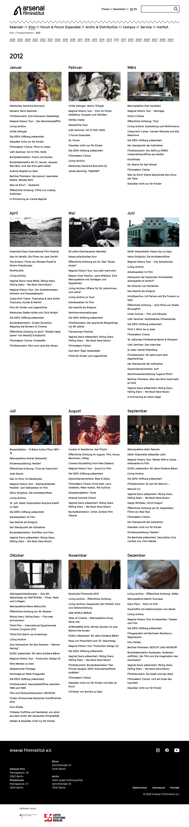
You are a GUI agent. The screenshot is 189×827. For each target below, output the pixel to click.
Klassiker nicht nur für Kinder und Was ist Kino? (92, 684)
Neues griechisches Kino (82, 256)
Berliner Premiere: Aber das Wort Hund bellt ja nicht (153, 381)
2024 (27, 39)
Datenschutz (140, 787)
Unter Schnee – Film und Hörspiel (147, 313)
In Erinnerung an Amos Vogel (144, 396)
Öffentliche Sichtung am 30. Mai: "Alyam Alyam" (91, 263)
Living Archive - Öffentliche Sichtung (89, 598)
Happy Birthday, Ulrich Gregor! (145, 502)
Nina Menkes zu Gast (22, 663)
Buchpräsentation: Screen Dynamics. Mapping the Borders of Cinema (31, 324)
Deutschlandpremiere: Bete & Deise (89, 478)
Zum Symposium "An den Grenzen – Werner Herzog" (35, 646)
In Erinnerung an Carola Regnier (28, 199)
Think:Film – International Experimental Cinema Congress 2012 (33, 627)
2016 (87, 39)
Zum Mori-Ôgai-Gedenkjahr (84, 350)
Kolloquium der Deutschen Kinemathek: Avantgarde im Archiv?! (150, 279)
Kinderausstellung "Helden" (25, 463)
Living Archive (18, 126)
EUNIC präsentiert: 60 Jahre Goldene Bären (152, 468)
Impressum (158, 787)
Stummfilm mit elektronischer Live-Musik (151, 609)
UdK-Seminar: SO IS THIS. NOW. (28, 152)
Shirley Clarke (76, 119)
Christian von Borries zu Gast (85, 691)
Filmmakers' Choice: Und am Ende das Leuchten (149, 681)
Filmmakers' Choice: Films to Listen (30, 146)
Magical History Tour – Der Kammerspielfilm (35, 121)
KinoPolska (133, 159)
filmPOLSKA (17, 270)
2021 (50, 39)
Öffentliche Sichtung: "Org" (143, 121)
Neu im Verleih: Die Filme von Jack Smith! (34, 256)
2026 (12, 39)
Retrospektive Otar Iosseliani (144, 105)
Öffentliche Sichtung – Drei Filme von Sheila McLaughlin (153, 307)
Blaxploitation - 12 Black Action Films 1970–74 (35, 451)
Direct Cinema (135, 116)
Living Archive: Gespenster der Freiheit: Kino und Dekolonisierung (94, 606)
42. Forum (74, 140)
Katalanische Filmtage (22, 668)
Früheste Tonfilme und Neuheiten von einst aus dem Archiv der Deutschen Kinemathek (34, 714)
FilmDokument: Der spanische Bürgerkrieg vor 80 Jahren (93, 324)
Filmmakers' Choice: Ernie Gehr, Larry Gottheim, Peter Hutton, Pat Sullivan (89, 485)
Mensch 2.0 (133, 489)
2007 (154, 39)
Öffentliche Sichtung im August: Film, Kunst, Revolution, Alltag (94, 456)
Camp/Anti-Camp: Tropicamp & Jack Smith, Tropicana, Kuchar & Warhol (35, 300)
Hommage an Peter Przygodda (27, 673)
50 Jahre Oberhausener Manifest (87, 251)
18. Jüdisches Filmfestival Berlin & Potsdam (152, 339)
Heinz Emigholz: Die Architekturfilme (148, 256)
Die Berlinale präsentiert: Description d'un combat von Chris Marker (151, 539)
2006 (162, 39)
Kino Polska (16, 707)
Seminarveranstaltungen (82, 312)
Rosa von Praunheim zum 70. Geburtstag (92, 640)
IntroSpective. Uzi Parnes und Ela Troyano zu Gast (153, 298)
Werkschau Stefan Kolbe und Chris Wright (34, 312)
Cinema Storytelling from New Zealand (91, 463)
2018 (72, 39)
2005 (171, 39)
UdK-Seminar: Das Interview (144, 344)
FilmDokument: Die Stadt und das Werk (150, 673)
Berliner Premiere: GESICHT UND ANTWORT (152, 647)
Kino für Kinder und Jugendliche (28, 307)
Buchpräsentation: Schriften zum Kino (32, 532)
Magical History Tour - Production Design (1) (35, 658)
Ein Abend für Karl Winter (142, 164)
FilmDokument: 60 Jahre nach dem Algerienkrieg (147, 356)
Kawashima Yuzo (78, 125)
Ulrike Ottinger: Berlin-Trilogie (86, 105)
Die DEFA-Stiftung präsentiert (27, 136)
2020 (58, 39)
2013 (109, 39)
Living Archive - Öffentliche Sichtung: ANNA (152, 593)
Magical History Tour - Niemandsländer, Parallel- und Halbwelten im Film (32, 486)
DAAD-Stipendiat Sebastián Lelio (146, 454)
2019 (65, 39)
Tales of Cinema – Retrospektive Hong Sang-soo (90, 620)
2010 (131, 39)
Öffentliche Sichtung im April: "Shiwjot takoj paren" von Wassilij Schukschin (35, 333)
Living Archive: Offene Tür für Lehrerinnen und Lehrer (92, 290)
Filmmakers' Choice (79, 155)
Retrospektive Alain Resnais (143, 449)
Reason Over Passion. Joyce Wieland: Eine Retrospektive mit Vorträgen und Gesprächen (92, 279)
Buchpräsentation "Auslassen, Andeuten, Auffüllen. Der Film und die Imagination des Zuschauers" (152, 656)
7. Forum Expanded (79, 135)
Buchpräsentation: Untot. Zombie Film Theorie (90, 513)
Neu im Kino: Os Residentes (26, 478)
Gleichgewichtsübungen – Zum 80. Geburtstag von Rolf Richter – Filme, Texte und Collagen (34, 597)
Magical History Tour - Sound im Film (89, 468)
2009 (139, 39)
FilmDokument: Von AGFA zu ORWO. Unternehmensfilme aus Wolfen (148, 152)
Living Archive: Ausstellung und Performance (153, 126)
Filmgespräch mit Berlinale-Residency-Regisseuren (150, 635)
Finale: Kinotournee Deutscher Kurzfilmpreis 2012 (35, 700)
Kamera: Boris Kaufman (23, 111)
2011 (123, 39)
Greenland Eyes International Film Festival (34, 251)
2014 (101, 39)
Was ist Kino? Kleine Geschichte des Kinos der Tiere (151, 176)
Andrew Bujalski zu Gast (24, 171)
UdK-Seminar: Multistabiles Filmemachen (151, 319)
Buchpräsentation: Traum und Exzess (31, 157)
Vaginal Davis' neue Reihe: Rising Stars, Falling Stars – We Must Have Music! (32, 282)
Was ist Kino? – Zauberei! (24, 185)
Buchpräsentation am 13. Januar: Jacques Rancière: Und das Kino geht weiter (33, 164)
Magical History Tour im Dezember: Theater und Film (152, 621)
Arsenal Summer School (82, 497)
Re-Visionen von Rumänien (143, 286)
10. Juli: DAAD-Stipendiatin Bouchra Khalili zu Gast (34, 505)
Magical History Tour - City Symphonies (150, 261)
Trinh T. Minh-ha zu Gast (141, 329)
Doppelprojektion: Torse (82, 492)
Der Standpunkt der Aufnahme (145, 145)
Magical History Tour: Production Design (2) (93, 646)
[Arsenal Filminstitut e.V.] (29, 10)
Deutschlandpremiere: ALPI (143, 368)
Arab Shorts (16, 473)
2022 (43, 39)
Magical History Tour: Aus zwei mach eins (92, 270)
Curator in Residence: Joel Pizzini (87, 449)
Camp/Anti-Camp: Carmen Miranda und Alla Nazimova (153, 133)
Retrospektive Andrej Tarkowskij (28, 458)
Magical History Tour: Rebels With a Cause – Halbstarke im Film (152, 461)
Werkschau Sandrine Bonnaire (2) (87, 165)
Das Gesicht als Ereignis (82, 307)
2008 (147, 39)
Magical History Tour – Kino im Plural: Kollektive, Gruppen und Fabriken (90, 113)
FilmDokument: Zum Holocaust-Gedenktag (34, 116)
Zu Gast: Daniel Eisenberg (142, 349)
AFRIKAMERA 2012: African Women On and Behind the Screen (92, 628)
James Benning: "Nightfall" (84, 171)
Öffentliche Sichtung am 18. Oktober (30, 611)
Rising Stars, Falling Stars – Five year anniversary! (31, 618)
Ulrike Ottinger (18, 131)
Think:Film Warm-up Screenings (28, 634)
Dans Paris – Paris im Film (142, 604)
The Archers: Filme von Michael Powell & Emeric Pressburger (33, 263)
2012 (116, 39)
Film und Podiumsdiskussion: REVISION (32, 693)
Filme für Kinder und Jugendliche (87, 355)
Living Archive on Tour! (81, 297)
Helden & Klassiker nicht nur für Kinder (32, 721)
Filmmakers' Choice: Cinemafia (27, 340)
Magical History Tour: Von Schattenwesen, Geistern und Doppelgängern (34, 291)
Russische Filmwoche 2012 (83, 593)
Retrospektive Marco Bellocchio (28, 606)
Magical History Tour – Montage (145, 111)
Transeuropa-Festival (80, 331)
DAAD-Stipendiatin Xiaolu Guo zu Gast (150, 251)
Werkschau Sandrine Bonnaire (27, 105)
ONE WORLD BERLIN (80, 612)
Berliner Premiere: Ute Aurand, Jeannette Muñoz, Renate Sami (34, 178)
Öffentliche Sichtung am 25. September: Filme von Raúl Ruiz (150, 510)
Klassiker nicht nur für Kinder (27, 141)
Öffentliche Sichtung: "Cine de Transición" (34, 468)
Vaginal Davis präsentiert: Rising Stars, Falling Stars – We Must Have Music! (91, 338)
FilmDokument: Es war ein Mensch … (148, 483)
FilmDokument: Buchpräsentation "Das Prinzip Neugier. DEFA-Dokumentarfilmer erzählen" (92, 669)
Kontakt (174, 787)
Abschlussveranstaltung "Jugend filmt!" (150, 374)
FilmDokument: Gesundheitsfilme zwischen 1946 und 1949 (35, 686)
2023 (35, 39)
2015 (94, 39)
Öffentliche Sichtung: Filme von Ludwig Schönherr (32, 192)
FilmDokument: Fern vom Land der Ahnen (34, 345)
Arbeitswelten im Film (81, 302)
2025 (20, 39)
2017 (79, 39)
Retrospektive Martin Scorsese (145, 598)
